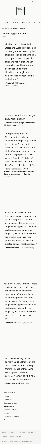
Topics (11, 432)
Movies (26, 23)
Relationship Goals (10, 410)
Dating (6, 396)
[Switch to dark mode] (32, 1)
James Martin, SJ (13, 383)
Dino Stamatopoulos (14, 169)
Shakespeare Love (10, 403)
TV (33, 23)
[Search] (37, 1)
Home (4, 28)
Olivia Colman (10, 125)
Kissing (6, 413)
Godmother (30, 122)
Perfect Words (9, 406)
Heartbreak (8, 400)
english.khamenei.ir (11, 85)
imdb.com (20, 125)
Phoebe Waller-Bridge (15, 122)
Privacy (12, 436)
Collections (21, 432)
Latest (6, 23)
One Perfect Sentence (11, 417)
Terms (18, 436)
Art (5, 420)
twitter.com (25, 383)
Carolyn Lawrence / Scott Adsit (17, 174)
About (4, 436)
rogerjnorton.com (27, 322)
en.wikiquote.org (27, 248)
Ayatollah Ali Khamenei (16, 83)
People (16, 23)
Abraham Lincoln (13, 248)
